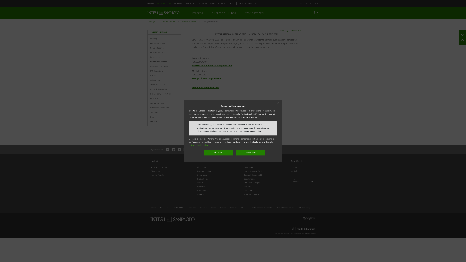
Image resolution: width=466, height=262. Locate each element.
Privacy (193, 145)
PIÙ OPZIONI (218, 152)
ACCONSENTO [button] (250, 152)
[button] (278, 103)
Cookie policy (202, 145)
